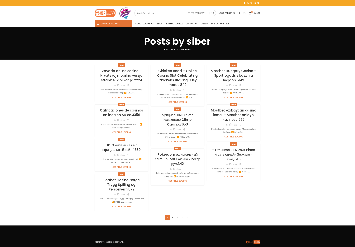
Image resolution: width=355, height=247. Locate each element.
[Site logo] (105, 13)
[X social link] (248, 3)
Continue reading (121, 97)
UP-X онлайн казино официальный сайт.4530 (121, 147)
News (121, 65)
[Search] (239, 13)
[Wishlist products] (244, 13)
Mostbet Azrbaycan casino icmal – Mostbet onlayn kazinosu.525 (233, 115)
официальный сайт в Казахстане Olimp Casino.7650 (177, 120)
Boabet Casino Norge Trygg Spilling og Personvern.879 (121, 185)
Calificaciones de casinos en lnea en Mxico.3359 (121, 112)
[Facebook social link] (244, 3)
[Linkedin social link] (255, 3)
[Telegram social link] (258, 3)
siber (199, 41)
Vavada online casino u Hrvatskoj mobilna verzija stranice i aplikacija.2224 (121, 75)
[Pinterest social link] (251, 3)
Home (166, 49)
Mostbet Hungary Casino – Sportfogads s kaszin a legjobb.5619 (233, 75)
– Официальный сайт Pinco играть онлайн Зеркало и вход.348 (233, 154)
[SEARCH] (213, 13)
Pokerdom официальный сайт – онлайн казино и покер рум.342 (177, 159)
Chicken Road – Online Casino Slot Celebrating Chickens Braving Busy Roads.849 (177, 78)
